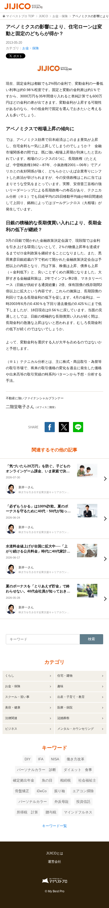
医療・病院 (64, 707)
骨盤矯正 (22, 791)
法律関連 (11, 718)
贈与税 (51, 812)
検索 (91, 639)
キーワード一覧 (54, 826)
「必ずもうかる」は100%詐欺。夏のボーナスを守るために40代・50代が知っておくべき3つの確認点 (38, 511)
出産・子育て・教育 (71, 697)
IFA (40, 759)
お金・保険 (30, 48)
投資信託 (83, 802)
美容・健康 (12, 707)
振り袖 (59, 791)
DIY (27, 759)
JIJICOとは (54, 853)
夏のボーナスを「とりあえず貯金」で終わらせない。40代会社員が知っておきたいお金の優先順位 (38, 591)
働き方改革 (75, 759)
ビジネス (11, 728)
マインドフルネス (78, 812)
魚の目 (47, 780)
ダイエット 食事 (78, 770)
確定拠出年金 (23, 780)
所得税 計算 (27, 812)
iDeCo (42, 791)
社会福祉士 (87, 780)
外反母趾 (62, 802)
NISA (55, 759)
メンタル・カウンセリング (75, 728)
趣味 (60, 686)
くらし (9, 675)
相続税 (65, 780)
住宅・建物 (64, 675)
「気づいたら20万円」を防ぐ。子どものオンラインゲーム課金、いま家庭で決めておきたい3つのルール (38, 471)
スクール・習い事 (17, 697)
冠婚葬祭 (63, 718)
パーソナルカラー (33, 802)
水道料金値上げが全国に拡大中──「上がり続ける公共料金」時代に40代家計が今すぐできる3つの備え (38, 551)
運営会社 (54, 861)
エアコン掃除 (83, 791)
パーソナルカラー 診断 (36, 770)
